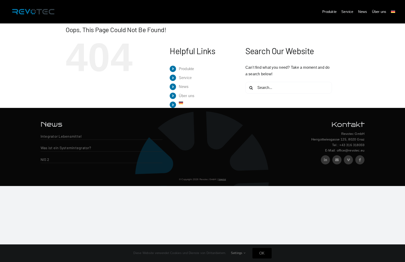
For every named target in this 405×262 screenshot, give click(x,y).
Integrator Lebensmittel (61, 136)
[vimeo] (348, 159)
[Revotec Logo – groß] (33, 8)
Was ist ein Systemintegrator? (66, 147)
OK (262, 253)
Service (185, 78)
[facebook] (359, 159)
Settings (237, 253)
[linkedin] (325, 159)
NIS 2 (45, 159)
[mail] (336, 159)
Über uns (187, 96)
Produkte (186, 69)
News (184, 87)
